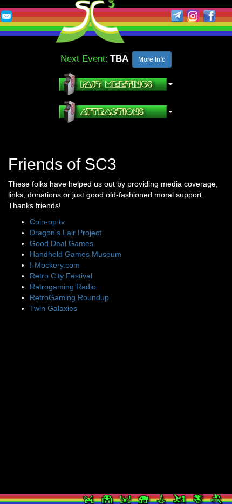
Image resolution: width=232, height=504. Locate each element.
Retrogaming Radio (63, 286)
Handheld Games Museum (75, 254)
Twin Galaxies (53, 308)
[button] (116, 84)
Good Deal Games (61, 243)
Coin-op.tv (47, 221)
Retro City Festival (61, 275)
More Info (152, 59)
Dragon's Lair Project (65, 232)
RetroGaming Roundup (69, 297)
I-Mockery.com (55, 265)
